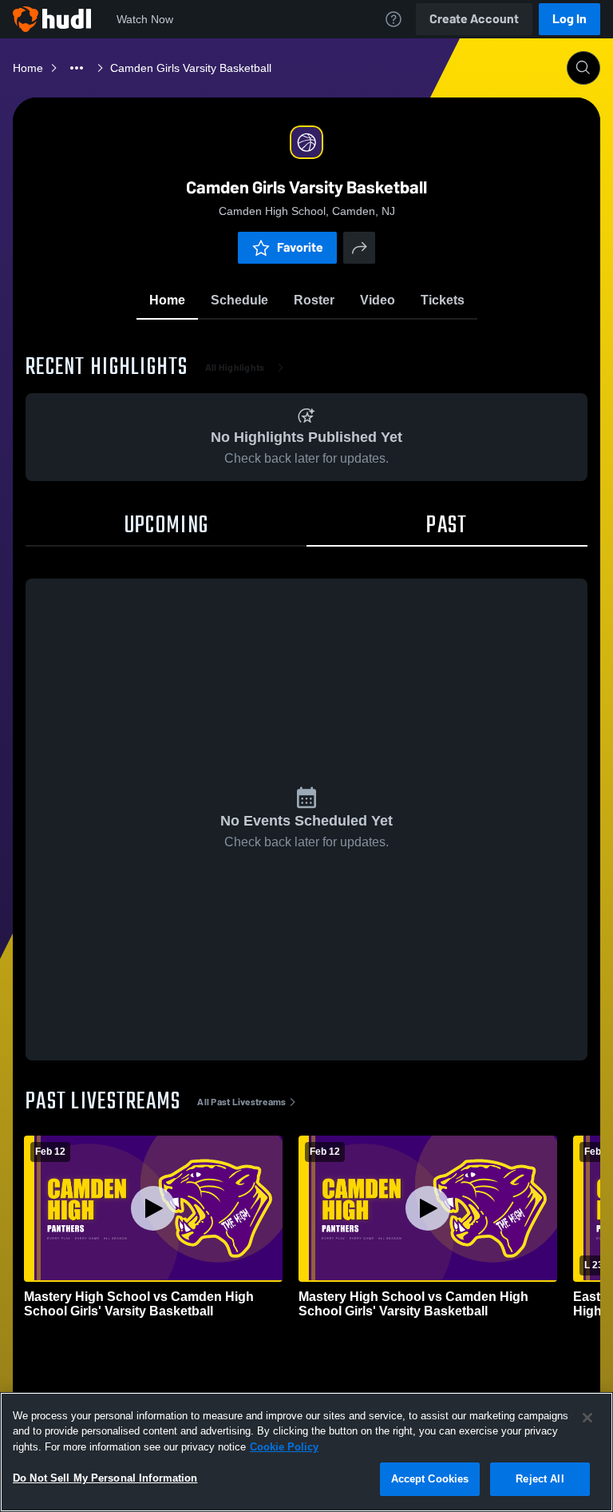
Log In (569, 19)
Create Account (474, 19)
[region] (306, 1452)
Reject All (540, 1479)
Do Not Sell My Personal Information (105, 1478)
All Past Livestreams (241, 1102)
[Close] (587, 1417)
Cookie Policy (284, 1447)
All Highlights (235, 368)
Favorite (300, 247)
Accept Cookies (430, 1479)
